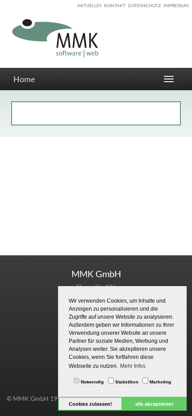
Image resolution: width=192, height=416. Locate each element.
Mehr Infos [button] (133, 366)
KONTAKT (114, 5)
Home (24, 79)
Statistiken (126, 381)
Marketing (159, 381)
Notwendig (91, 381)
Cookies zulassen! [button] (90, 404)
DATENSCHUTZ (144, 5)
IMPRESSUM (175, 5)
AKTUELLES (89, 5)
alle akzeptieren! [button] (154, 404)
